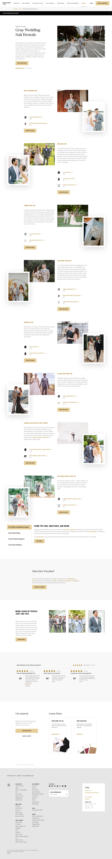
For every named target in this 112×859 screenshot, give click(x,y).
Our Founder (35, 790)
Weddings (17, 828)
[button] (92, 665)
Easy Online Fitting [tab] (14, 533)
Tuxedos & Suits (19, 785)
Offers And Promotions (21, 842)
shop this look (30, 130)
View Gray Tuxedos (39, 587)
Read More (82, 684)
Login (91, 3)
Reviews (34, 798)
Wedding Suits (19, 798)
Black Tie (17, 810)
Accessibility (35, 822)
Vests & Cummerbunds (21, 790)
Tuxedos (15, 9)
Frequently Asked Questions (92, 792)
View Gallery (21, 639)
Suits (20, 9)
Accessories (18, 794)
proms (34, 580)
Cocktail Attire (18, 808)
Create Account (26, 736)
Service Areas (35, 802)
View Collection (26, 730)
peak (54, 580)
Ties (16, 792)
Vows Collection (36, 792)
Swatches (17, 832)
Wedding (17, 806)
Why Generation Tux (20, 826)
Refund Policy (35, 826)
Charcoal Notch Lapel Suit (40, 437)
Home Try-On (18, 834)
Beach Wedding (19, 814)
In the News (35, 796)
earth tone (68, 580)
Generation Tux (11, 775)
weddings (70, 579)
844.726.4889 (88, 797)
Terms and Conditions (37, 816)
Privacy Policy (35, 818)
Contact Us (88, 790)
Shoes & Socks (19, 796)
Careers (34, 788)
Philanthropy (35, 804)
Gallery (19, 775)
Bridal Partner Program (37, 794)
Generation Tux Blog (37, 810)
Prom (16, 830)
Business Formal (19, 816)
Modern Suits (18, 800)
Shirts (16, 788)
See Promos (39, 541)
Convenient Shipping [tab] (15, 545)
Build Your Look (22, 63)
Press (33, 800)
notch (59, 580)
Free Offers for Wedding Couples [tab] (18, 527)
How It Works (18, 822)
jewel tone (76, 580)
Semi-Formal (18, 812)
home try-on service (69, 529)
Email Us (87, 799)
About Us (34, 785)
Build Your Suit (19, 840)
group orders (40, 537)
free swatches (93, 531)
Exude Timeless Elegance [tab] (16, 539)
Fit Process (18, 824)
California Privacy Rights (38, 820)
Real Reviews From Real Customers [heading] (29, 665)
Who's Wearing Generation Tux (30, 9)
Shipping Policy (36, 824)
